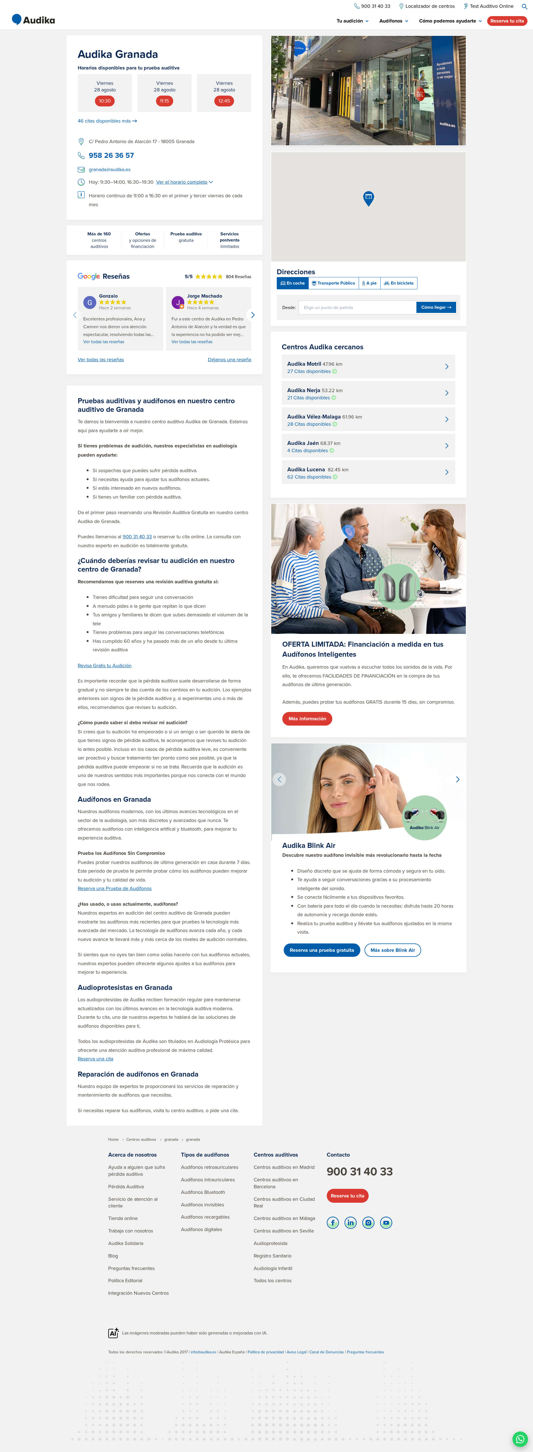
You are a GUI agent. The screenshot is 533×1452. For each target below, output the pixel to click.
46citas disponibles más (104, 121)
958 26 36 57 (111, 155)
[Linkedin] (351, 1224)
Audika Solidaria (125, 1243)
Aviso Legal (296, 1352)
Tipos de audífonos (205, 1154)
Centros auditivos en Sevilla (284, 1230)
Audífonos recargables (205, 1216)
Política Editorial (125, 1280)
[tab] (352, 21)
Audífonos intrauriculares (208, 1179)
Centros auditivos (276, 1154)
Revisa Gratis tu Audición (105, 665)
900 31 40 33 (137, 536)
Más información (307, 718)
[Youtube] (386, 1224)
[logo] (33, 19)
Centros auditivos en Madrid (284, 1167)
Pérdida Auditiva (126, 1186)
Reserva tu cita (507, 20)
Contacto (338, 1154)
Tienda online (123, 1218)
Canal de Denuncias (327, 1352)
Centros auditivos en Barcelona (276, 1183)
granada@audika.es (109, 169)
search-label (524, 6)
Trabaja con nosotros (130, 1230)
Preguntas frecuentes (131, 1268)
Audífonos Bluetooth (203, 1192)
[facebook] (333, 1224)
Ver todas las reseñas (103, 341)
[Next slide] (253, 315)
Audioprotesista (270, 1243)
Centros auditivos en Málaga (284, 1218)
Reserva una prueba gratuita (322, 950)
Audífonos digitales (201, 1229)
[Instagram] (368, 1224)
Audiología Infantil (273, 1268)
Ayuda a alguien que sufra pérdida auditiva (136, 1170)
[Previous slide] (74, 315)
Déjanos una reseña (229, 359)
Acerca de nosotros (132, 1154)
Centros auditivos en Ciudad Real (284, 1202)
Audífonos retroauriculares (209, 1167)
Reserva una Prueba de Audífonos (115, 888)
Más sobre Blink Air (393, 950)
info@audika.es (203, 1352)
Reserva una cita (95, 1058)
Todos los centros (272, 1280)
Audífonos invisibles (202, 1204)
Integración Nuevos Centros (138, 1292)
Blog (113, 1255)
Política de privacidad (266, 1352)
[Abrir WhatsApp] (520, 1439)
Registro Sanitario (272, 1255)
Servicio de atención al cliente (133, 1202)
